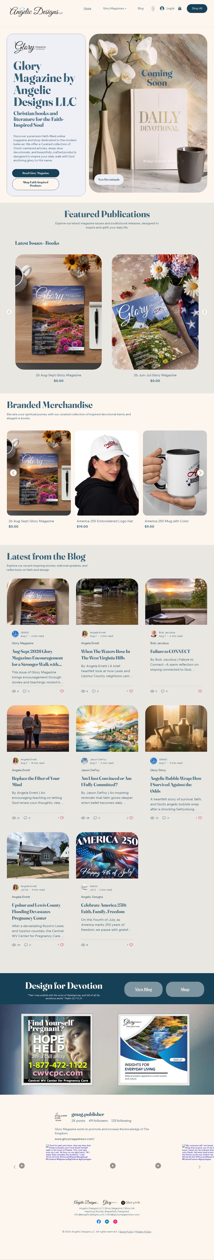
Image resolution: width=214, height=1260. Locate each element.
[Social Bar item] (99, 1222)
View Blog (143, 989)
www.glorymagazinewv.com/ (74, 1139)
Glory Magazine (22, 643)
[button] (179, 8)
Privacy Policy (143, 1231)
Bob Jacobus (159, 643)
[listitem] (114, 1167)
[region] (107, 1126)
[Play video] (23, 1167)
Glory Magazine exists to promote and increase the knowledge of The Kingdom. (102, 1131)
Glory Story (158, 770)
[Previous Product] (9, 311)
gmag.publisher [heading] (87, 1114)
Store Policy (126, 1231)
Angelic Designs (92, 897)
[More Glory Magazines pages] (125, 8)
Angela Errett (90, 643)
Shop (185, 989)
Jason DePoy (90, 770)
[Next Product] (204, 311)
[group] (107, 318)
